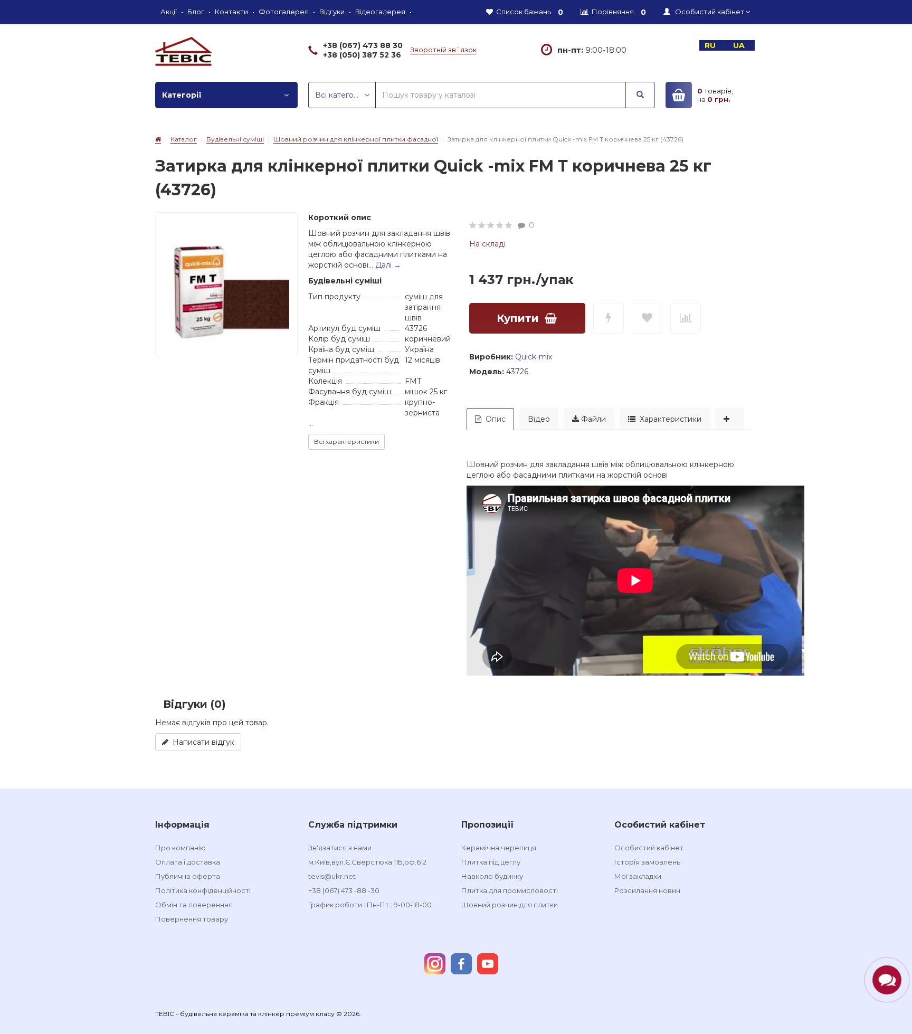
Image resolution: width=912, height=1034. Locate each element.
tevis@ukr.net (332, 876)
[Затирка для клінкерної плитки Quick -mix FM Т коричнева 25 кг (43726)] (226, 283)
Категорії (182, 95)
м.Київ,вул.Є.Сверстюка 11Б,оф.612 (367, 862)
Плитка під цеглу (490, 862)
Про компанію (180, 847)
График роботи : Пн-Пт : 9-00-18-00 (370, 904)
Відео (539, 419)
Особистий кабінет (648, 847)
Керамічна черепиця (498, 847)
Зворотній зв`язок (443, 49)
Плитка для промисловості (509, 890)
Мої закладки (637, 876)
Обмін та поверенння (194, 904)
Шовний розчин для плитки (509, 904)
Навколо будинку (492, 876)
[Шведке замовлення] (608, 318)
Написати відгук (201, 742)
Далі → (388, 265)
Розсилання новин (647, 890)
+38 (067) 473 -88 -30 (343, 890)
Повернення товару (191, 919)
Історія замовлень (647, 862)
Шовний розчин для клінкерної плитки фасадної (355, 139)
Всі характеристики (346, 441)
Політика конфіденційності (203, 890)
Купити (518, 318)
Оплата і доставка (187, 862)
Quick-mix (533, 357)
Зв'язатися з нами (340, 847)
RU (711, 45)
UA (740, 45)
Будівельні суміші (235, 139)
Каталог (183, 139)
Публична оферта (187, 876)
